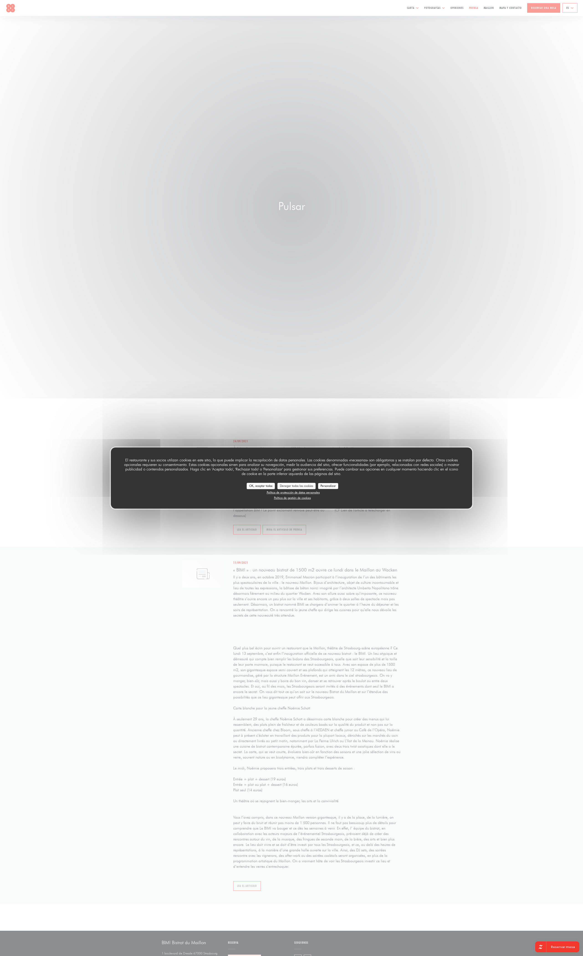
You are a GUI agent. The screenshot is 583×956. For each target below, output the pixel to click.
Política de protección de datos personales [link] (293, 492)
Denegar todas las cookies (296, 486)
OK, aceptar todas (260, 486)
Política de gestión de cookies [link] (292, 498)
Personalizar (328, 486)
